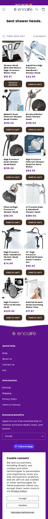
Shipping (6, 393)
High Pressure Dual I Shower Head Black (11, 162)
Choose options (12, 83)
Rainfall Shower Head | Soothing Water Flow (34, 304)
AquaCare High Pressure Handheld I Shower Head (34, 69)
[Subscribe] (42, 436)
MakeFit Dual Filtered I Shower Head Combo (13, 117)
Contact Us (8, 364)
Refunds (6, 387)
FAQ (4, 370)
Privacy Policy (19, 491)
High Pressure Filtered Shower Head (12, 304)
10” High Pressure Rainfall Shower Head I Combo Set (34, 257)
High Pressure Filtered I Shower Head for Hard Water (35, 163)
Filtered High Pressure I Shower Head (11, 209)
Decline (23, 505)
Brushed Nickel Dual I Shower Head (34, 117)
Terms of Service (11, 404)
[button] (3, 9)
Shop (5, 353)
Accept (23, 498)
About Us (7, 359)
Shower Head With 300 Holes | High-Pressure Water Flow (12, 69)
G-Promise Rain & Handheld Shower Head (34, 209)
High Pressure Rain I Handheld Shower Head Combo (12, 256)
